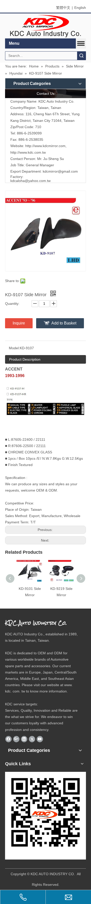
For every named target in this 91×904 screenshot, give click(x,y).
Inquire (19, 323)
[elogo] (45, 26)
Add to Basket (63, 323)
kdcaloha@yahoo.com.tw (30, 181)
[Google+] (16, 739)
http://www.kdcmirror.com (45, 146)
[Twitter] (32, 739)
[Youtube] (40, 739)
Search (81, 56)
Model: (14, 348)
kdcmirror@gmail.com (60, 171)
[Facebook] (8, 739)
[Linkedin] (24, 739)
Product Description (24, 359)
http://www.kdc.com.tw (28, 152)
